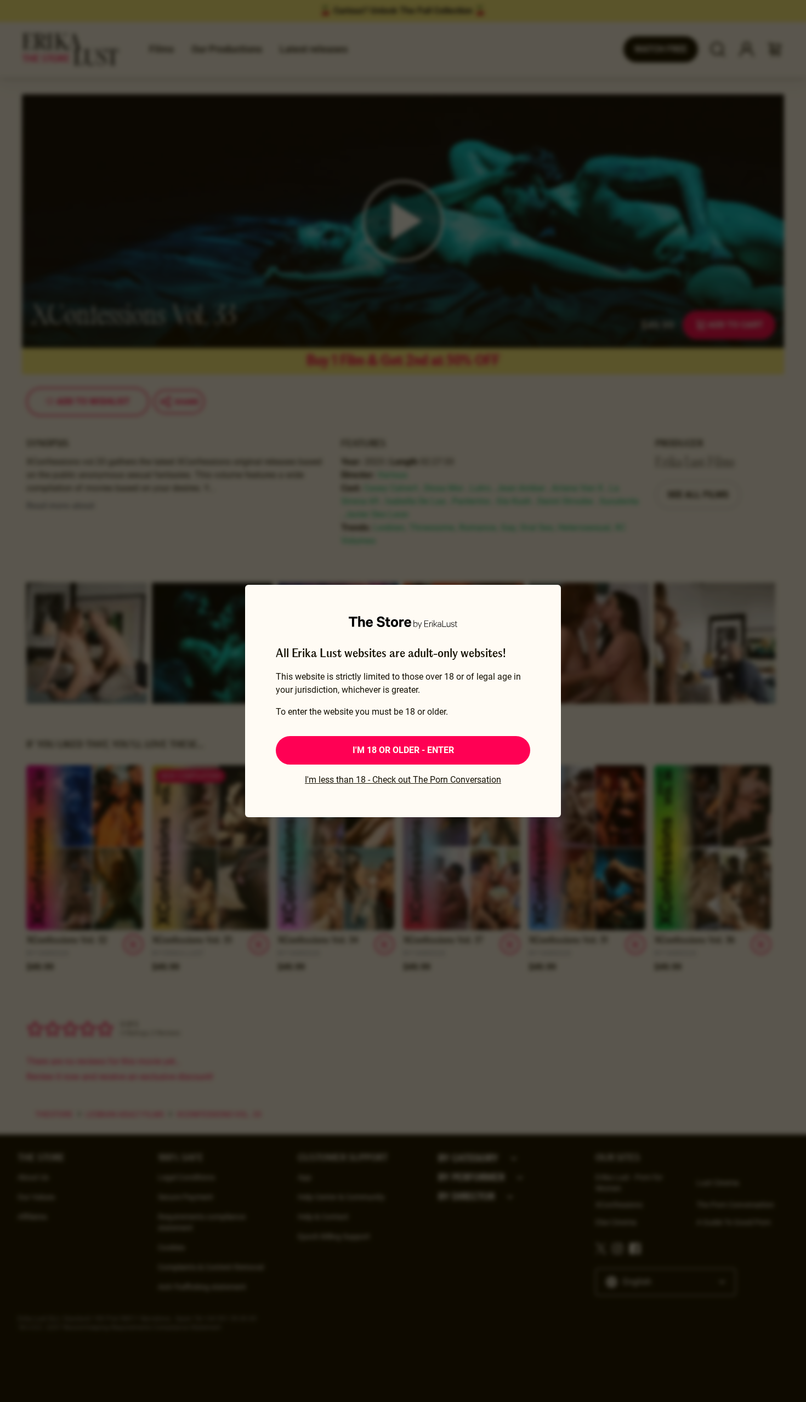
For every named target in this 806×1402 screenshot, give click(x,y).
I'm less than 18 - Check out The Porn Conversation (403, 779)
